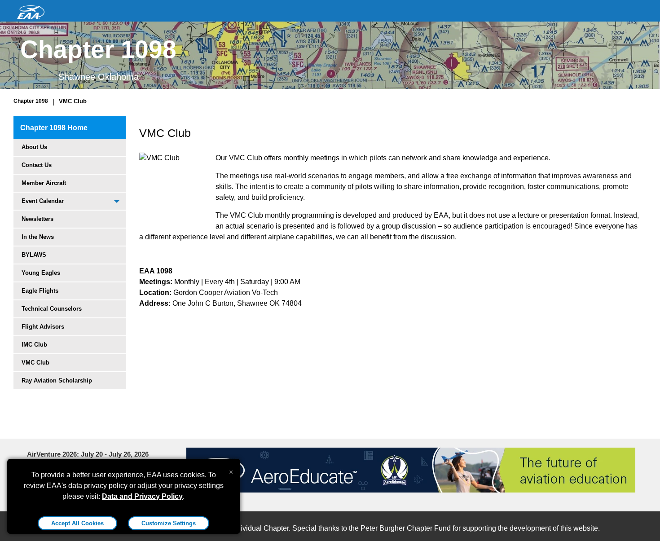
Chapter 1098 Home (54, 128)
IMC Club (34, 344)
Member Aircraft (44, 183)
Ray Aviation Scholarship (57, 380)
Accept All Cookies (77, 523)
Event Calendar (43, 201)
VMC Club (73, 101)
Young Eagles (41, 272)
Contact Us (37, 165)
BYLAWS (34, 254)
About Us (34, 147)
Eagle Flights (40, 290)
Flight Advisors (43, 326)
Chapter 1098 (30, 101)
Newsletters (37, 219)
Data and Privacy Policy (142, 496)
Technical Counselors (52, 308)
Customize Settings (168, 523)
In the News (38, 236)
